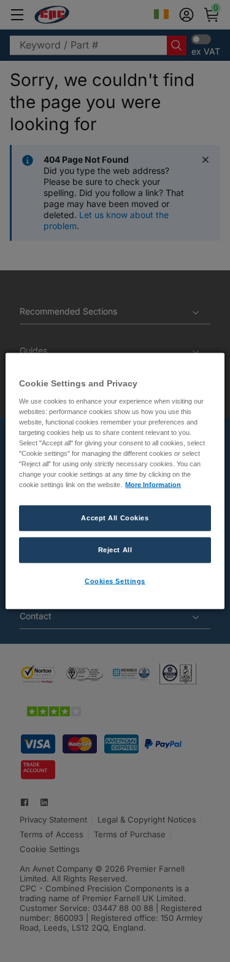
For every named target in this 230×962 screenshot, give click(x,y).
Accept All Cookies (114, 518)
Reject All (115, 549)
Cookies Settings (115, 581)
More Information (153, 484)
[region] (115, 481)
